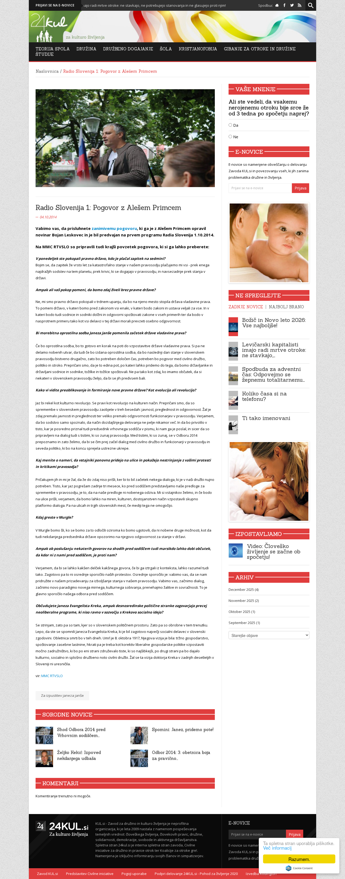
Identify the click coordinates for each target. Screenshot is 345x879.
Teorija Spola (53, 48)
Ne (235, 136)
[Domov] (277, 5)
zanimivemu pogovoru (114, 228)
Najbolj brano (286, 307)
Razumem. (299, 859)
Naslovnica (47, 71)
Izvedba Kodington (261, 873)
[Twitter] (292, 5)
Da (235, 125)
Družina (86, 48)
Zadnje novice (246, 307)
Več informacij (277, 847)
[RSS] (299, 5)
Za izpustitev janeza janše (62, 695)
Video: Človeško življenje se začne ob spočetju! (273, 551)
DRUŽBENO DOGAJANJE (128, 48)
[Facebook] (284, 5)
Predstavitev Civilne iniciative (89, 873)
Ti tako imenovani (266, 418)
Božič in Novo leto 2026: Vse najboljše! (274, 322)
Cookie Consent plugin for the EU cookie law (299, 868)
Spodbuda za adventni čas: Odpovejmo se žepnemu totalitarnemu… (273, 374)
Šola (166, 48)
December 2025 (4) (243, 589)
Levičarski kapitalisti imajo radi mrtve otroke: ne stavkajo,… (274, 350)
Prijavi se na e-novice (55, 5)
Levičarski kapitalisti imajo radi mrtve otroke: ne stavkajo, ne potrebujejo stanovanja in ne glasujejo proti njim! (110, 5)
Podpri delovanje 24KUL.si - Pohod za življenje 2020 (196, 873)
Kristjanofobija (198, 48)
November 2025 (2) (244, 600)
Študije (45, 54)
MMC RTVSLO (52, 675)
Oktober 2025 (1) (242, 611)
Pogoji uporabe (134, 873)
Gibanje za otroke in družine (260, 48)
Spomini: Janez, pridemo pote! (182, 729)
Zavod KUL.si (47, 873)
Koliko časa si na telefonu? (264, 396)
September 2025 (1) (244, 622)
